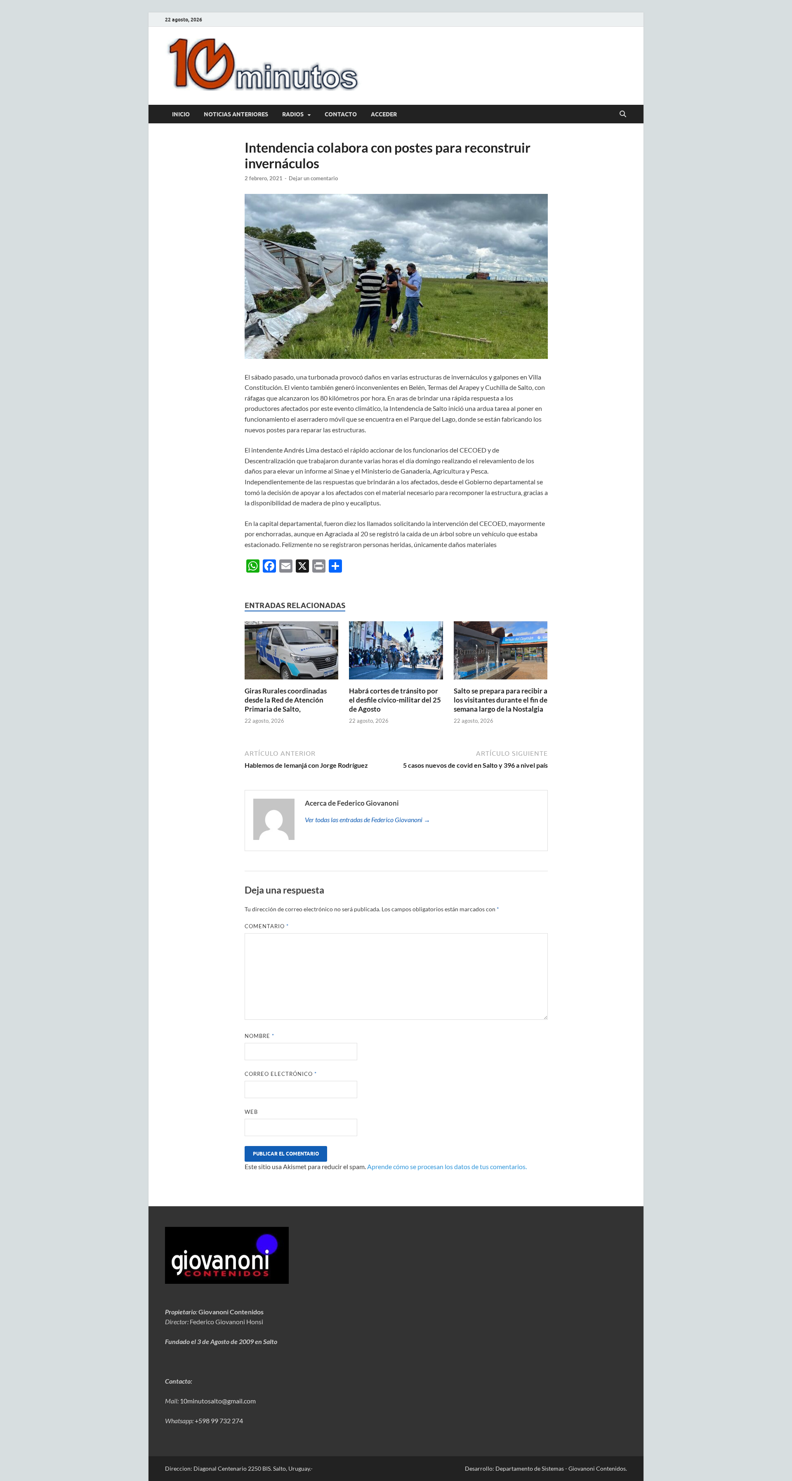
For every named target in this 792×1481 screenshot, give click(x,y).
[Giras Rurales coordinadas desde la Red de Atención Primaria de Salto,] (292, 653)
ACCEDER (384, 114)
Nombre (259, 1036)
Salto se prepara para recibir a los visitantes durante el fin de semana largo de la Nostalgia (500, 699)
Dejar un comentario (313, 178)
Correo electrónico (281, 1074)
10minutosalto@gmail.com (218, 1401)
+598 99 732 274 (219, 1420)
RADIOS (293, 114)
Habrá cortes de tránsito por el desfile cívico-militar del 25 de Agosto (395, 699)
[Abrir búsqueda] (623, 114)
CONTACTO (341, 114)
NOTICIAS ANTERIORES (236, 114)
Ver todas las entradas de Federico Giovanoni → (367, 819)
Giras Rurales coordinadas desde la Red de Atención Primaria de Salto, (286, 699)
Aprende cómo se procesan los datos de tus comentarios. (447, 1166)
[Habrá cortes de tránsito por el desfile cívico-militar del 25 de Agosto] (396, 653)
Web (251, 1111)
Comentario (267, 926)
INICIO (181, 114)
